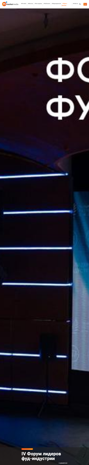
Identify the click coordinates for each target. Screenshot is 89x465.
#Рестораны (38, 3)
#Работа (75, 3)
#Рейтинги (47, 3)
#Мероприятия (56, 3)
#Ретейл (23, 3)
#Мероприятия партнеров (27, 449)
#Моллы (30, 3)
